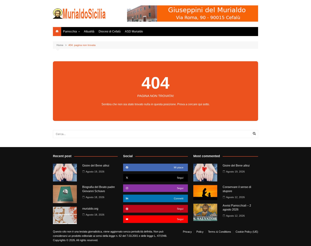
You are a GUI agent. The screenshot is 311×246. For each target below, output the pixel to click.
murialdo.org (90, 208)
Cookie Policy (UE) (247, 231)
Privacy (187, 231)
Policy (200, 231)
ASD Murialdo (134, 31)
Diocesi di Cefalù (110, 31)
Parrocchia (70, 31)
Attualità (89, 31)
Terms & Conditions (219, 231)
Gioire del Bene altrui (95, 165)
